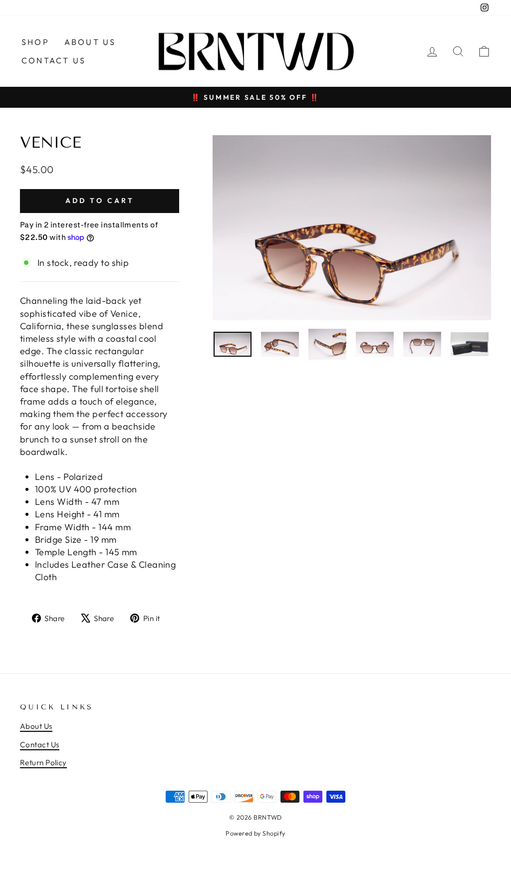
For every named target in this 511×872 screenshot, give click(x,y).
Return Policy (43, 762)
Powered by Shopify (255, 833)
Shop (35, 42)
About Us (90, 42)
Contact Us (53, 60)
